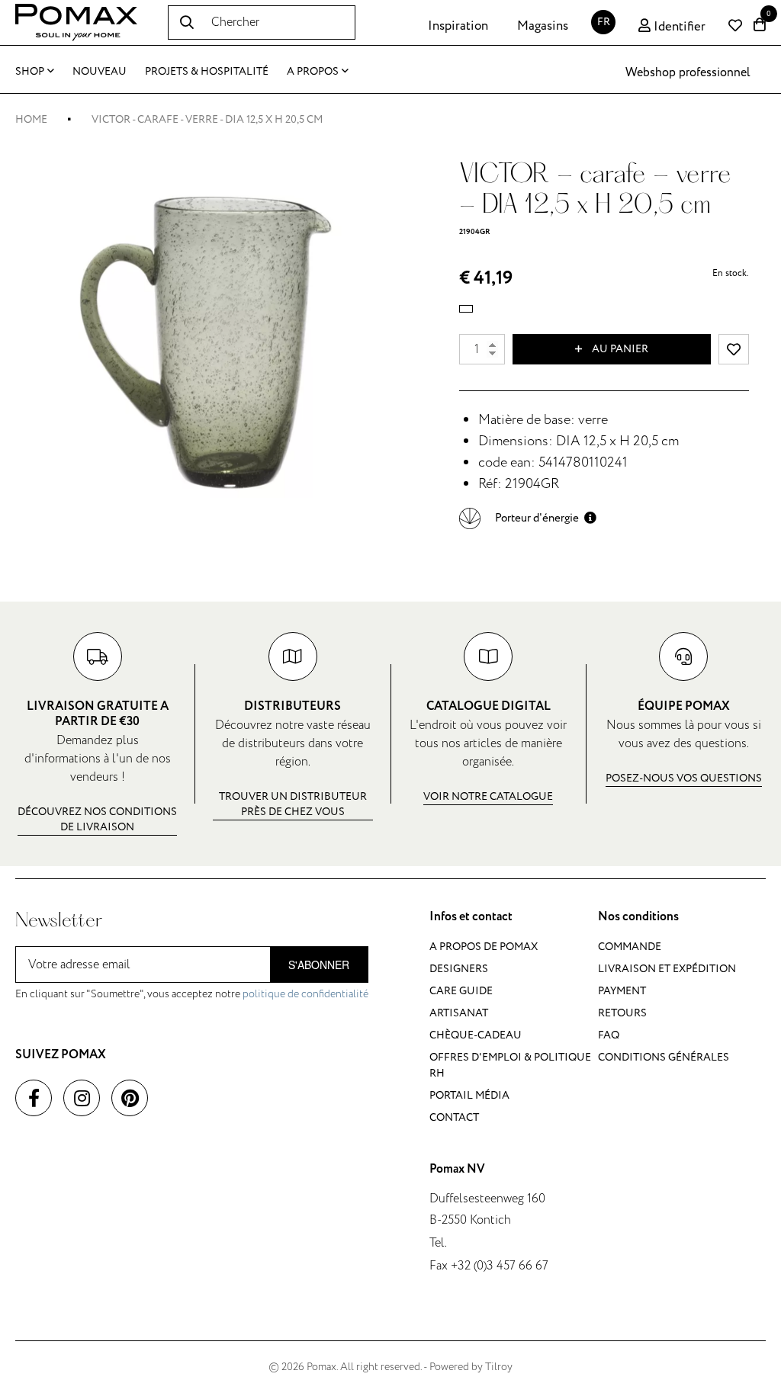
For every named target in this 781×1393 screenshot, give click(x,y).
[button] (527, 518)
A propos (313, 71)
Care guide (461, 991)
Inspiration (458, 26)
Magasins (542, 26)
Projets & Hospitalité (206, 71)
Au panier (619, 349)
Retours (622, 1013)
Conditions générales (663, 1057)
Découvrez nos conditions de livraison (97, 819)
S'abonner (318, 964)
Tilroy (499, 1366)
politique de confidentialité (305, 994)
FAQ (608, 1035)
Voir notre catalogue (488, 796)
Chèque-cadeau (475, 1035)
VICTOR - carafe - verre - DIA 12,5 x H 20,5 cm (207, 119)
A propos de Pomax (483, 946)
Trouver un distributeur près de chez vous (293, 804)
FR (603, 21)
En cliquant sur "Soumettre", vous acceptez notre (191, 994)
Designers (458, 968)
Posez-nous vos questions (684, 778)
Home (31, 119)
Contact (454, 1117)
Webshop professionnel (687, 72)
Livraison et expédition (667, 968)
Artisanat (458, 1013)
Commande (629, 946)
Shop (29, 71)
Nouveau (99, 71)
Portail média (469, 1095)
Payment (622, 991)
